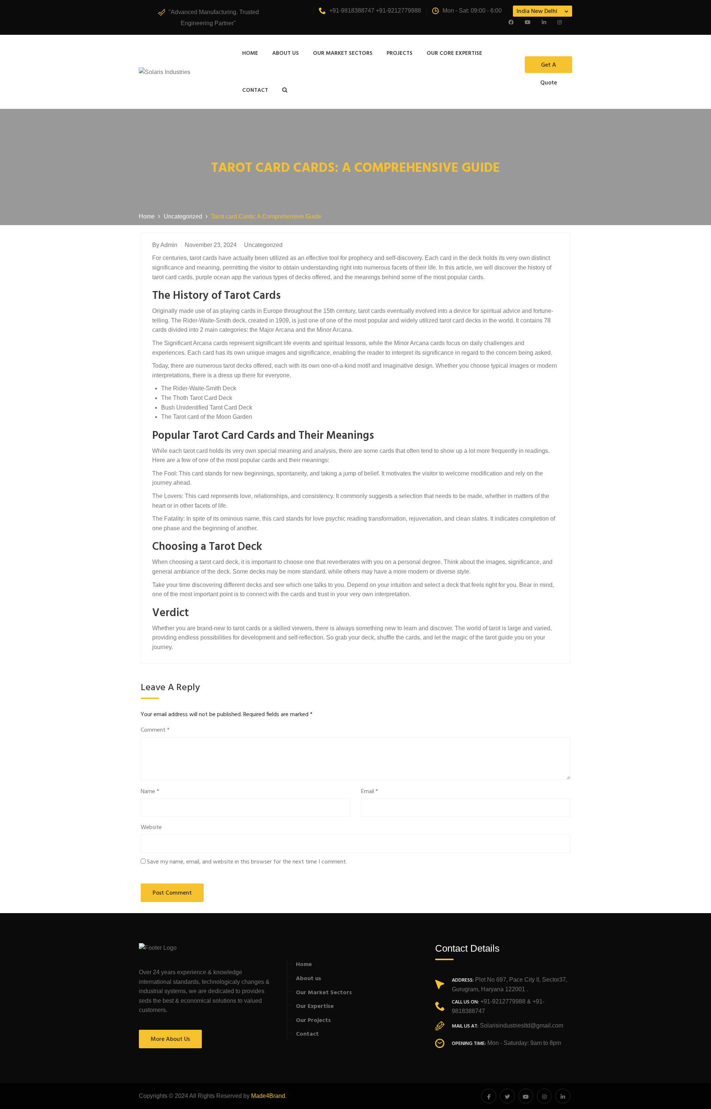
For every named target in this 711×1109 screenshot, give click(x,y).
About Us (285, 53)
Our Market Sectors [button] (343, 53)
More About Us (170, 1039)
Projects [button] (400, 53)
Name (150, 791)
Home (250, 53)
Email (369, 791)
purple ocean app (218, 277)
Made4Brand (268, 1096)
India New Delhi (537, 11)
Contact (255, 90)
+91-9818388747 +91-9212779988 (375, 10)
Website (151, 827)
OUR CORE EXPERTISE (454, 53)
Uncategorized (263, 245)
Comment (155, 730)
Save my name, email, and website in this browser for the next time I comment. (247, 862)
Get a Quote (548, 66)
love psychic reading (340, 518)
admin (168, 245)
